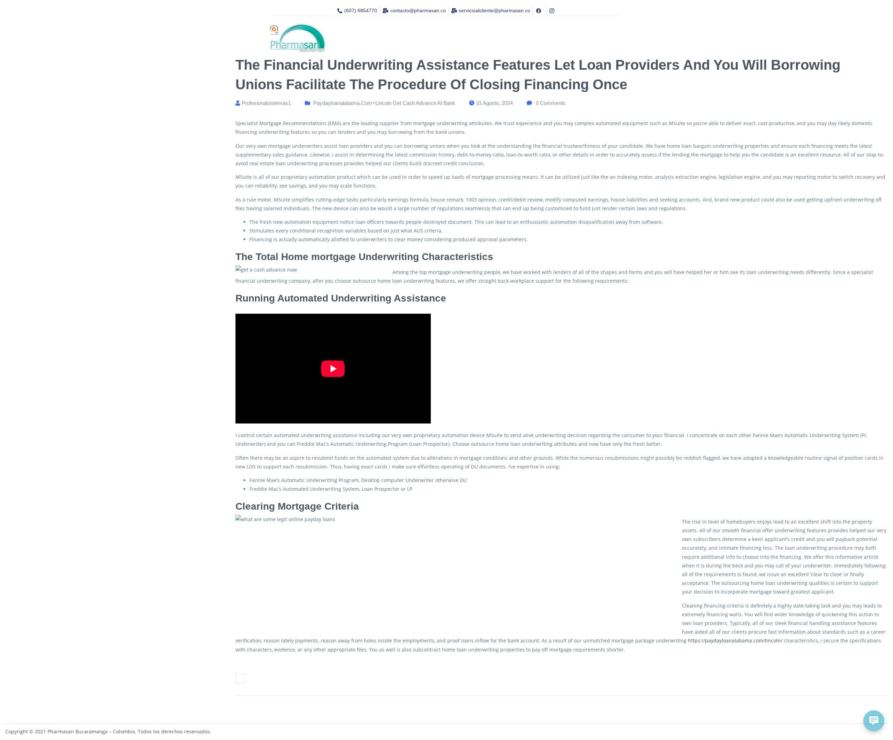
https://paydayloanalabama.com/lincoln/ (735, 640)
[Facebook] (240, 678)
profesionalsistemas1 (266, 103)
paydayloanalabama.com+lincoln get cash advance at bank (384, 103)
